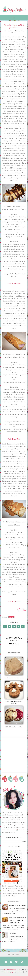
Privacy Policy (14, 954)
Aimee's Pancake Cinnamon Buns (14, 678)
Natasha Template (16, 969)
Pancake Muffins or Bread (14, 727)
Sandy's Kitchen (8, 969)
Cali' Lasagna (12, 933)
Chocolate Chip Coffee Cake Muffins (14, 702)
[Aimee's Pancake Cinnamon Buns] (14, 666)
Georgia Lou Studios (9, 972)
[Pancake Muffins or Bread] (14, 715)
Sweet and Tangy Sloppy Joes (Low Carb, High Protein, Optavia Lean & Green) (17, 920)
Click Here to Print (14, 602)
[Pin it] (23, 626)
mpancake (11, 617)
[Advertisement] (14, 754)
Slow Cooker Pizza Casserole (17, 905)
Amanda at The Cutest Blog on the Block (11, 971)
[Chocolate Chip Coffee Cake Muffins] (14, 690)
